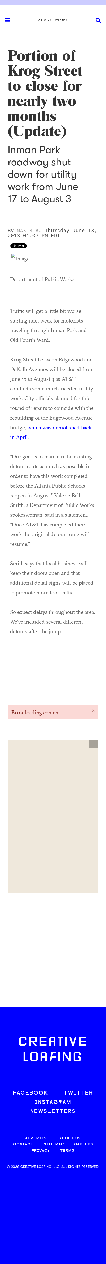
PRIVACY (41, 1151)
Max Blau (29, 230)
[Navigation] (5, 20)
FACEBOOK (30, 1093)
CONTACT (23, 1144)
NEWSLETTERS (53, 1111)
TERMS (67, 1151)
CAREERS (83, 1144)
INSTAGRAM (53, 1102)
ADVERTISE (37, 1138)
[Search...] (98, 21)
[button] (93, 744)
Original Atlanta (53, 20)
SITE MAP (54, 1144)
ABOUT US (70, 1138)
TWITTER (78, 1093)
